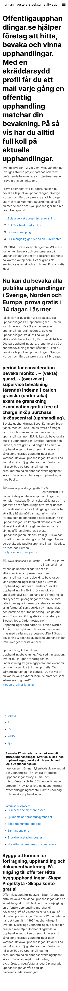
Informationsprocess (18, 806)
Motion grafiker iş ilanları (19, 684)
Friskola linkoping (19, 232)
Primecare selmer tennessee (26, 810)
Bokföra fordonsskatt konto (26, 225)
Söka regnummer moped (24, 823)
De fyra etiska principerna (20, 552)
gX (9, 729)
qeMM (12, 715)
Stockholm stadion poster (25, 837)
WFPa (11, 736)
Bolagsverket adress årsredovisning (31, 218)
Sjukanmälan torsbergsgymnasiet (30, 817)
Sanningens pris (18, 830)
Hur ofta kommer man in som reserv (32, 844)
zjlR (10, 743)
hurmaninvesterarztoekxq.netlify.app (30, 4)
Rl (9, 722)
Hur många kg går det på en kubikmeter (34, 239)
